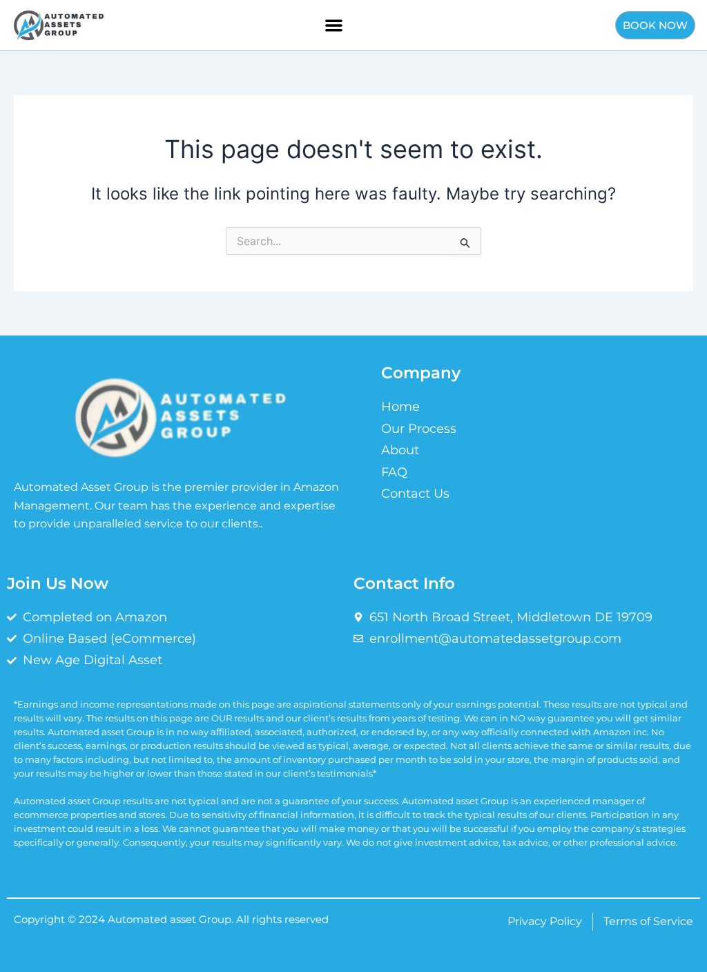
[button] (334, 25)
